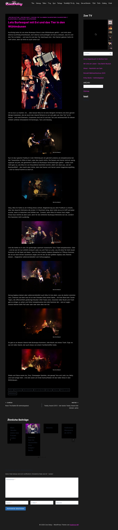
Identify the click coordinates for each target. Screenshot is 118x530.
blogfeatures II (13, 19)
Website (59, 503)
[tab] (38, 457)
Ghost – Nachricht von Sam (92, 68)
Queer (54, 3)
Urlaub (110, 3)
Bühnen (44, 3)
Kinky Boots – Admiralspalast (93, 78)
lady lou (48, 390)
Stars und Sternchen (85, 3)
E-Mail (34, 503)
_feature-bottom (13, 17)
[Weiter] (73, 439)
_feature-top (35, 17)
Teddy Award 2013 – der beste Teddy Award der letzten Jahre (61, 405)
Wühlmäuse (12, 393)
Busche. (49, 428)
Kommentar (10, 479)
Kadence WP (74, 525)
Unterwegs (38, 3)
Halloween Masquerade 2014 (68, 430)
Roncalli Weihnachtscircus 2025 (94, 73)
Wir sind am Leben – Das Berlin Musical (97, 64)
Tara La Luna (65, 390)
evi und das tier (39, 390)
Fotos (32, 3)
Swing (77, 3)
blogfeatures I (62, 17)
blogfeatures (52, 17)
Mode (93, 3)
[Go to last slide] (10, 439)
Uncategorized (31, 19)
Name (8, 503)
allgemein (43, 17)
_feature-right (25, 17)
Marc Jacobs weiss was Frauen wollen (14, 433)
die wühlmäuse (27, 390)
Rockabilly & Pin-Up (69, 3)
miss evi (56, 390)
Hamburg (104, 3)
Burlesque (59, 3)
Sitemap (86, 91)
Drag (49, 3)
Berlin (98, 3)
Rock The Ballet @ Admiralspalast (17, 404)
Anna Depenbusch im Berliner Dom (95, 59)
